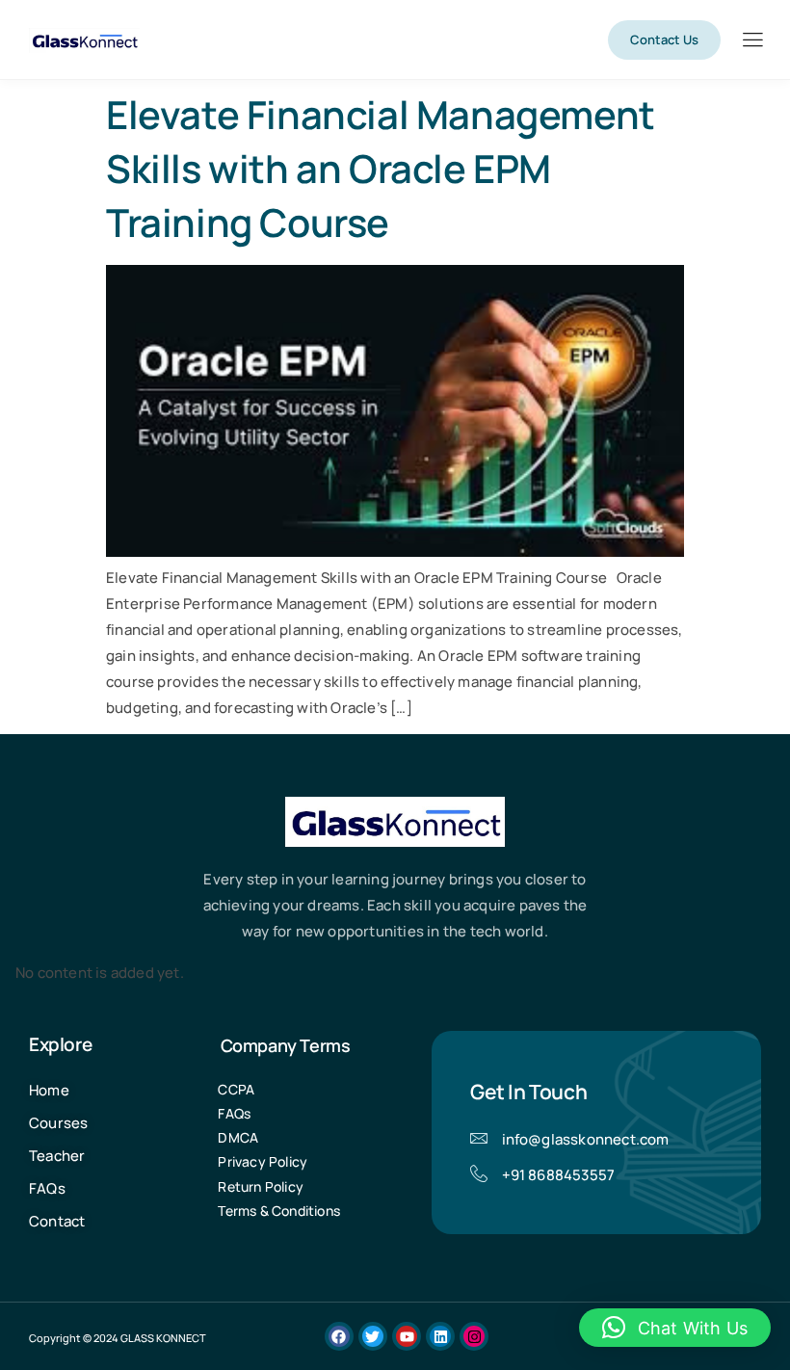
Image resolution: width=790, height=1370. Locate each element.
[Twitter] (372, 1336)
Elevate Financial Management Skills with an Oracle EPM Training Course (380, 168)
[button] (675, 1327)
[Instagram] (474, 1336)
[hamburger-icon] (752, 41)
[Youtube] (406, 1336)
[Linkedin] (440, 1336)
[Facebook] (339, 1336)
